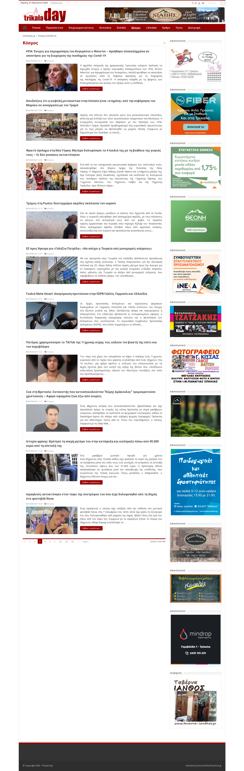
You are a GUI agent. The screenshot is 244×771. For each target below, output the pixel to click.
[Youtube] (199, 3)
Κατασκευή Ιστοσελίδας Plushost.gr (203, 765)
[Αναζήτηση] (222, 2)
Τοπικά (36, 27)
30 (72, 541)
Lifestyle (151, 27)
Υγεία (179, 27)
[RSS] (203, 3)
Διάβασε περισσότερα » (91, 89)
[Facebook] (193, 3)
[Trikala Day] (43, 14)
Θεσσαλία (105, 27)
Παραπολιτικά (54, 27)
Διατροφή (194, 27)
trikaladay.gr (29, 35)
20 (66, 541)
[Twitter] (195, 3)
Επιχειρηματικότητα (81, 27)
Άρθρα (166, 27)
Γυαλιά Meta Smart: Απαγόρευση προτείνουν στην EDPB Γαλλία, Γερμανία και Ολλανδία (86, 293)
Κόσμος (136, 27)
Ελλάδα (121, 27)
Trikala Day (24, 27)
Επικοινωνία (56, 3)
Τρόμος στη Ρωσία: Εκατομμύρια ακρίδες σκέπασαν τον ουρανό (71, 203)
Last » (85, 541)
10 (60, 541)
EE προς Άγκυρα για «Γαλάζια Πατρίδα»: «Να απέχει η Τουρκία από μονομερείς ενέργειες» (89, 248)
